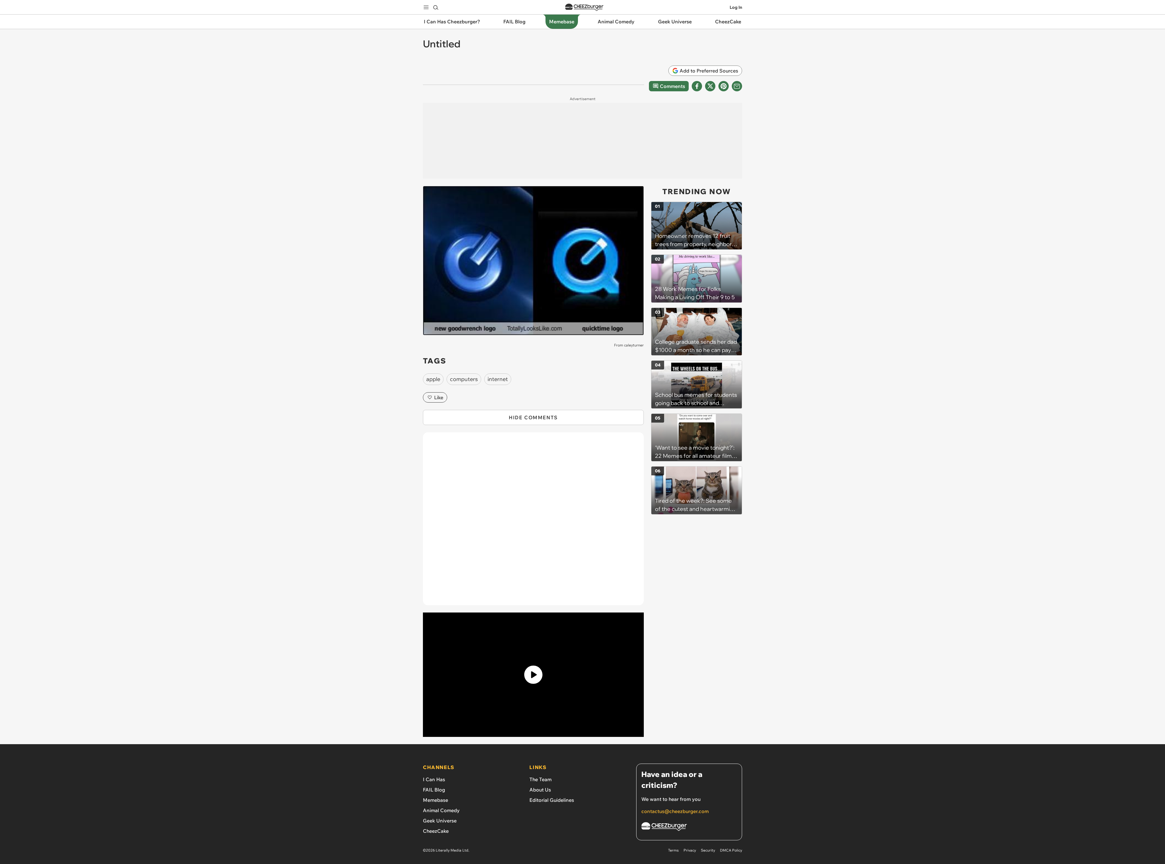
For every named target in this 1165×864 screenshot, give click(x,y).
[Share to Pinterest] (723, 86)
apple (433, 379)
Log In (736, 7)
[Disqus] (533, 522)
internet (498, 379)
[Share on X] (710, 86)
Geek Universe (440, 821)
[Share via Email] (737, 86)
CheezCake (436, 831)
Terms (673, 850)
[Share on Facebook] (697, 86)
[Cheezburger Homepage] (584, 7)
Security (708, 850)
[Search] (436, 7)
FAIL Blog (434, 790)
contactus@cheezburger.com (675, 811)
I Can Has (434, 779)
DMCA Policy (731, 850)
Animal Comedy (441, 810)
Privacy (690, 850)
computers (464, 379)
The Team (540, 779)
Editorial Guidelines (551, 800)
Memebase (435, 800)
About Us (540, 790)
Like (438, 397)
